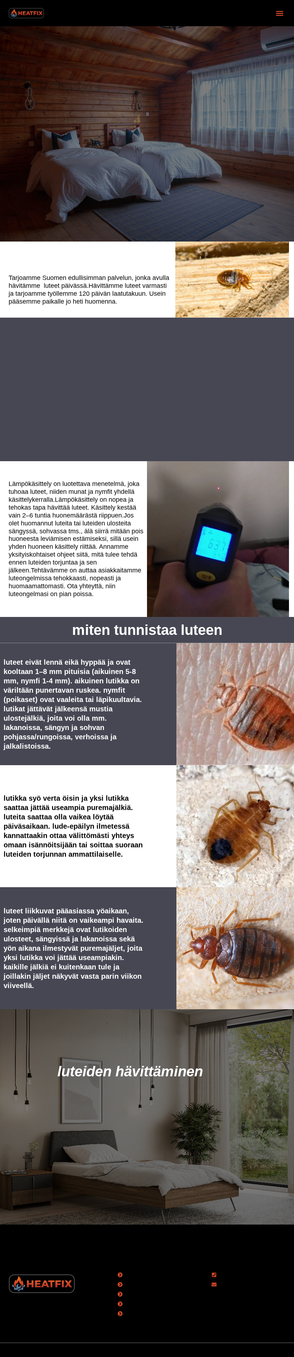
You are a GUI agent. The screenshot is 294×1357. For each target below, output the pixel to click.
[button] (279, 13)
